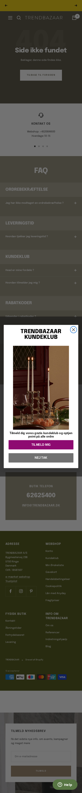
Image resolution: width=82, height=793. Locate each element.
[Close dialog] (73, 329)
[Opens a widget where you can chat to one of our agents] (64, 785)
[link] (41, 388)
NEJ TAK (41, 457)
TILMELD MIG (41, 444)
